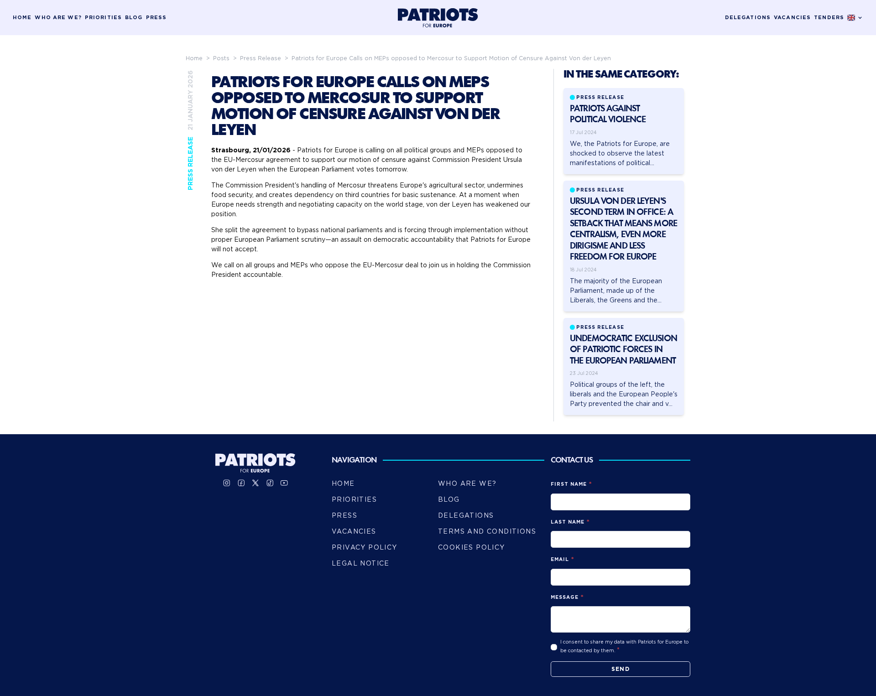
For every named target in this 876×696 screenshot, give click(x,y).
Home (22, 17)
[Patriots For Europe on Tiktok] (270, 483)
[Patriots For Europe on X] (255, 483)
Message (565, 597)
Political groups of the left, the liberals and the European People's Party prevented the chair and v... (624, 394)
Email (560, 559)
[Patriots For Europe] (438, 17)
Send (620, 668)
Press (156, 17)
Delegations (748, 17)
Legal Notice (361, 563)
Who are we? (58, 17)
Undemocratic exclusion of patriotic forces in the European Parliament (623, 350)
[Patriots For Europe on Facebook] (241, 483)
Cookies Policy (471, 547)
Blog (133, 17)
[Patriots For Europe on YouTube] (284, 483)
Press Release (261, 58)
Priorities (103, 17)
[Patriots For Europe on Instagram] (227, 483)
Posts (222, 58)
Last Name (567, 522)
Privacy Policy (364, 547)
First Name (569, 484)
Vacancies (792, 17)
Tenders (829, 17)
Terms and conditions (487, 531)
